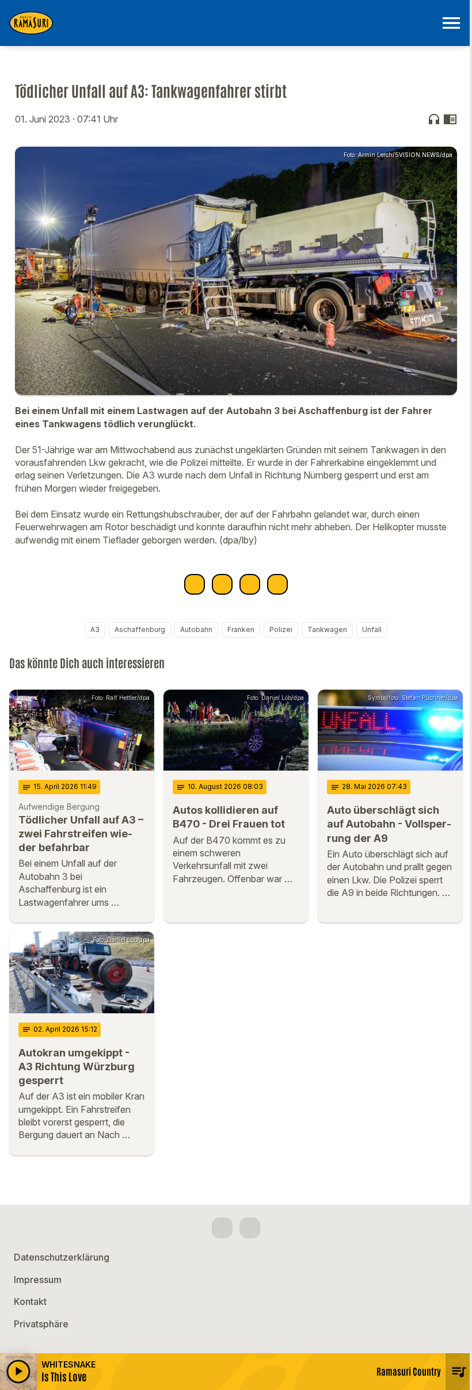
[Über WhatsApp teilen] (250, 584)
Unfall (372, 629)
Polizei (280, 629)
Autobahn (196, 629)
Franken (240, 629)
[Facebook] (222, 1228)
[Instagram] (250, 1228)
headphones (434, 119)
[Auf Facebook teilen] (194, 584)
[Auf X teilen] (222, 584)
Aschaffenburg (140, 629)
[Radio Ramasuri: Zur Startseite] (222, 23)
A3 (95, 629)
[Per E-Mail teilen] (277, 584)
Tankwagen (327, 629)
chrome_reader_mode (450, 119)
